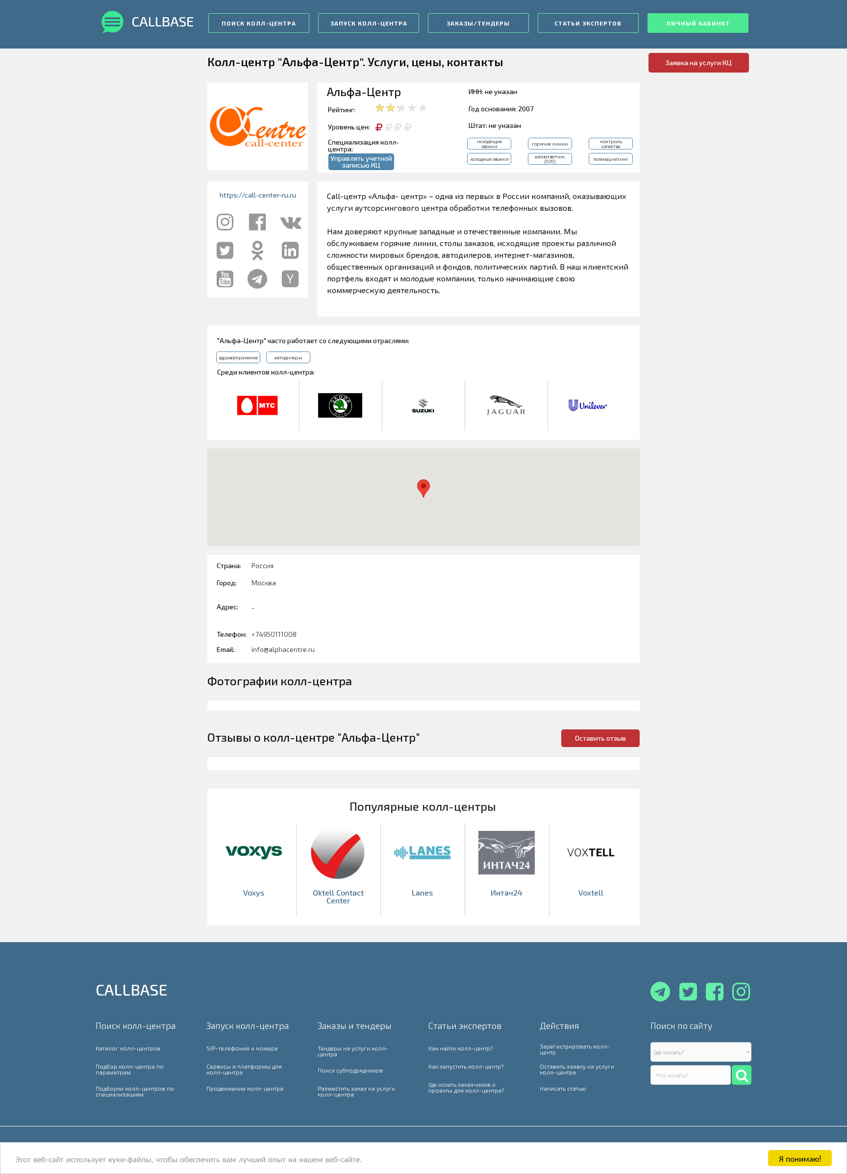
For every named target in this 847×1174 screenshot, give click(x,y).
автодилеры (288, 357)
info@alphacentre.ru (283, 649)
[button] (423, 488)
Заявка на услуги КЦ (698, 62)
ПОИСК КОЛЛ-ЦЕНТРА (259, 23)
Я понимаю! (800, 1158)
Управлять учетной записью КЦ (361, 161)
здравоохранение (238, 357)
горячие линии (550, 144)
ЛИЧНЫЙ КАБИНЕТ (698, 23)
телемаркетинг (610, 159)
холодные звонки (489, 159)
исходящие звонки (489, 144)
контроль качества (611, 144)
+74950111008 (274, 634)
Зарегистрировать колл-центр (575, 1049)
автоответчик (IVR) (550, 159)
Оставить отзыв (600, 738)
